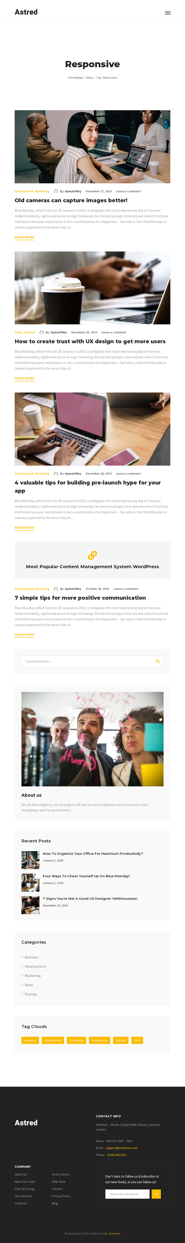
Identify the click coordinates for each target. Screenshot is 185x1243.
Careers (57, 1189)
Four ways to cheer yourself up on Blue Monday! (86, 876)
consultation (52, 1040)
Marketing (42, 191)
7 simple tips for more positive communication (80, 598)
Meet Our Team (25, 1182)
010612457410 (116, 1155)
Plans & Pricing (25, 1189)
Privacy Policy (61, 1196)
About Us (21, 1174)
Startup (29, 332)
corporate (76, 1040)
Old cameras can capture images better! (71, 200)
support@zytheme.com (122, 1148)
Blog (89, 77)
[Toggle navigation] (167, 13)
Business (31, 957)
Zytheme (114, 1233)
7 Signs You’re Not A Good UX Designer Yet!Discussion (90, 898)
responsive (100, 1040)
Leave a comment (128, 191)
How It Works (60, 1174)
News (18, 332)
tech (137, 1040)
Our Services (23, 1196)
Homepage (75, 77)
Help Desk (58, 1182)
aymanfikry (73, 191)
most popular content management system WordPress (92, 566)
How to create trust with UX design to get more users (90, 341)
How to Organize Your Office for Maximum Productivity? (93, 853)
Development (24, 191)
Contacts (21, 1203)
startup (121, 1040)
